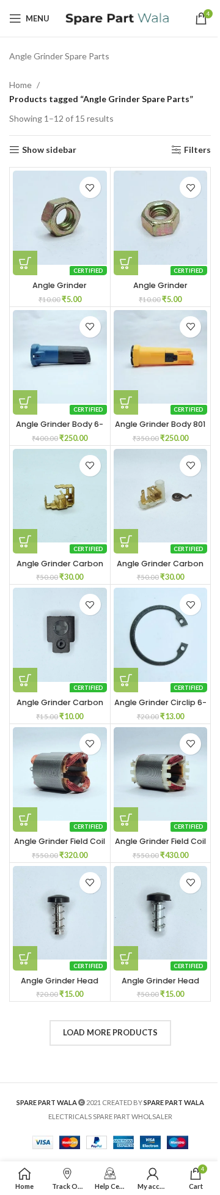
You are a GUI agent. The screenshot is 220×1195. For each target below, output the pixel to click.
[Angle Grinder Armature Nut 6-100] (60, 218)
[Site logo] (116, 17)
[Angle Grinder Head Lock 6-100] (60, 913)
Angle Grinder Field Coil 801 (160, 846)
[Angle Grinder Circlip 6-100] (161, 635)
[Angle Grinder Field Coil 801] (161, 774)
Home (20, 85)
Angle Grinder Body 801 (160, 424)
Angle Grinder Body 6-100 (59, 429)
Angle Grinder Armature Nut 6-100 (59, 291)
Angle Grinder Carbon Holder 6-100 (59, 569)
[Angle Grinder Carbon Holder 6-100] (60, 496)
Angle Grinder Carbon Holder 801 (160, 569)
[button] (25, 263)
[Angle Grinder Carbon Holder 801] (161, 496)
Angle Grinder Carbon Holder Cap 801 (59, 708)
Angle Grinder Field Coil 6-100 (59, 846)
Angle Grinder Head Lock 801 (160, 986)
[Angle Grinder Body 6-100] (60, 357)
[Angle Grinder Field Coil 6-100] (60, 774)
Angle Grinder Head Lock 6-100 (59, 986)
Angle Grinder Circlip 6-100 (160, 708)
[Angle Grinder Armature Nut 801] (161, 218)
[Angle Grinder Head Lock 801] (161, 913)
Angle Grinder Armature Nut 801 (160, 291)
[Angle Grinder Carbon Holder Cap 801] (60, 635)
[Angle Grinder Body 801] (161, 357)
